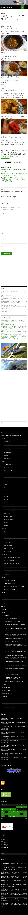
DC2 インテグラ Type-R (9, 542)
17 (25, 811)
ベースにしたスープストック (9, 80)
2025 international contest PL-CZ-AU (14, 681)
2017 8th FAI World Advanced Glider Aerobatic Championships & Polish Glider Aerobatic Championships (15, 651)
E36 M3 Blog (7, 702)
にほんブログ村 (5, 158)
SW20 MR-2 (6, 444)
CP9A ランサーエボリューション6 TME (12, 557)
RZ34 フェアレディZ (8, 478)
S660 (5, 531)
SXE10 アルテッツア (8, 447)
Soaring (6, 684)
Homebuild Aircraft (7, 690)
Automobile (4, 696)
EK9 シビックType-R (8, 545)
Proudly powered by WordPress (7, 913)
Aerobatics (6, 615)
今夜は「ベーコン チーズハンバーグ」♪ (13, 177)
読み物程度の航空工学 (7, 693)
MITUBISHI (4, 554)
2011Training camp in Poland (12, 621)
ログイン (3, 839)
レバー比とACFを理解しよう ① (8, 327)
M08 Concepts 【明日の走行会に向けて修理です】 (14, 718)
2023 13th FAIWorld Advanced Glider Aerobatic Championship (14, 673)
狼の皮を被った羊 (6, 7)
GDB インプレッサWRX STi (9, 583)
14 (14, 811)
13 (10, 811)
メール (3, 239)
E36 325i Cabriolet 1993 (7, 704)
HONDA (4, 528)
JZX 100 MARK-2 (7, 452)
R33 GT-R (6, 499)
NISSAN (4, 461)
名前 (2, 233)
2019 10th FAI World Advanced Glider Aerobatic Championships (14, 662)
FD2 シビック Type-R (8, 548)
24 (25, 814)
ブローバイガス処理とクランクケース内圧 (11, 331)
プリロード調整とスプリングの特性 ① (10, 322)
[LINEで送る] (17, 162)
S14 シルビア (6, 490)
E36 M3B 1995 (5, 699)
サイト (3, 246)
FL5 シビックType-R (8, 551)
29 (17, 816)
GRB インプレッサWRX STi (9, 589)
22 (17, 814)
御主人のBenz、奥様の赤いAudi (13, 868)
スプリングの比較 (5, 324)
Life (2, 13)
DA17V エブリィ (7, 569)
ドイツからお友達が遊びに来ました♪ (10, 740)
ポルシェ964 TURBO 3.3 (9, 603)
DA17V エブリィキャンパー (9, 571)
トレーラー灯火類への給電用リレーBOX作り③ (12, 736)
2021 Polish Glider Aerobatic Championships (16, 665)
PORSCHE (4, 601)
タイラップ (11, 22)
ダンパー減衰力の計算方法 (7, 334)
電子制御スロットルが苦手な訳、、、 (10, 326)
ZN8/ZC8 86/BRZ (7, 458)
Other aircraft (6, 687)
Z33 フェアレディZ (8, 473)
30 (21, 816)
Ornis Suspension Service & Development (11, 435)
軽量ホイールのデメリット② (8, 338)
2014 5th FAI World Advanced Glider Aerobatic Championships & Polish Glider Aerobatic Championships (15, 640)
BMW (3, 592)
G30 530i (6, 598)
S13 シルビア (6, 487)
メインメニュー (26, 7)
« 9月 (2, 818)
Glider (3, 612)
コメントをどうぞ (17, 22)
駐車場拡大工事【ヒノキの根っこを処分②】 (12, 880)
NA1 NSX (6, 537)
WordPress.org (4, 847)
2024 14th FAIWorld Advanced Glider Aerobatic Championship (14, 678)
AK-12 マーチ (6, 481)
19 (6, 814)
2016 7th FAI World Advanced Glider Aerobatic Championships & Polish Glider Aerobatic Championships (15, 646)
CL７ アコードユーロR (8, 540)
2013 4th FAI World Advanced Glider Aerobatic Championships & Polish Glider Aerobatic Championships (15, 628)
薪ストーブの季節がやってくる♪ (9, 195)
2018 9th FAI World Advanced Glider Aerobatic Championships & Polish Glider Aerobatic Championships (15, 657)
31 (25, 816)
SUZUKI (4, 566)
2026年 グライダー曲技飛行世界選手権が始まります (13, 722)
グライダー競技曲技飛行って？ (12, 618)
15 (17, 811)
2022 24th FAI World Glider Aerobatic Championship (14, 669)
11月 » (25, 818)
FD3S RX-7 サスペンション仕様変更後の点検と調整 (13, 757)
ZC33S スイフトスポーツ (9, 574)
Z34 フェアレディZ (8, 476)
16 (21, 811)
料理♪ (4, 13)
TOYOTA (4, 438)
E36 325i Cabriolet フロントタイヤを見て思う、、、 (14, 190)
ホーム (2, 432)
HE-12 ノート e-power (9, 505)
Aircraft (3, 606)
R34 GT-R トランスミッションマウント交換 (11, 753)
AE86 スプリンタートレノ (9, 441)
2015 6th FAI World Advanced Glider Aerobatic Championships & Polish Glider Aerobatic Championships (15, 634)
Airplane (4, 609)
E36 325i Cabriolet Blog (9, 707)
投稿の (3, 842)
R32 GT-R (6, 496)
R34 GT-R (6, 502)
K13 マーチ (6, 484)
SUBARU (4, 577)
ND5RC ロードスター (8, 516)
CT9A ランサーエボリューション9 (11, 560)
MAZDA (4, 508)
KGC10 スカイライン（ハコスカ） (11, 464)
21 (14, 814)
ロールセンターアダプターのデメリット (10, 329)
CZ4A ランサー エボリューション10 (11, 563)
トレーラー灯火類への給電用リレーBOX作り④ (12, 732)
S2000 (5, 534)
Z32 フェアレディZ (8, 470)
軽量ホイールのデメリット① (8, 320)
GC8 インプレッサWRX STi (9, 580)
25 (2, 816)
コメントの (4, 844)
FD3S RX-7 (6, 522)
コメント (3, 213)
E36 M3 (5, 595)
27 (10, 816)
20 (10, 814)
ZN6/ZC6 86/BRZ (7, 455)
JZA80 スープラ (7, 449)
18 (2, 814)
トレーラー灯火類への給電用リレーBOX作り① (12, 863)
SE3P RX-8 (6, 525)
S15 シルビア (6, 493)
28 (14, 816)
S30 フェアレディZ (8, 467)
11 (2, 811)
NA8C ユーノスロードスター (10, 510)
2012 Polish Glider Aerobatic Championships (16, 624)
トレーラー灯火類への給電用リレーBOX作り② (12, 745)
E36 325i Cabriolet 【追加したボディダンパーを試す (13, 749)
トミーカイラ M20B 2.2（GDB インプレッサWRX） (14, 586)
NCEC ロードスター (8, 513)
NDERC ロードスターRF (9, 519)
